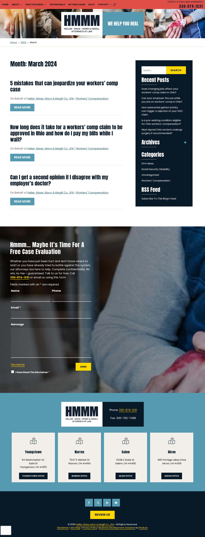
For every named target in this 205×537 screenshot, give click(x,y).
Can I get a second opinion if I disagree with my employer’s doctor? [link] (59, 180)
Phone (56, 291)
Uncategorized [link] (150, 175)
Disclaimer (18, 364)
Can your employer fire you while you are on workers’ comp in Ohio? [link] (162, 99)
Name (15, 291)
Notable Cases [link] (76, 4)
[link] (81, 23)
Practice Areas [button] (34, 4)
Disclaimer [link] (63, 527)
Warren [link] (79, 452)
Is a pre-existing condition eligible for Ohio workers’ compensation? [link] (161, 122)
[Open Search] (114, 4)
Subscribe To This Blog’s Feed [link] (159, 198)
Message (17, 324)
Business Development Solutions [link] (117, 527)
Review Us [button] (102, 515)
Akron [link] (172, 452)
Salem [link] (126, 452)
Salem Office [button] (125, 476)
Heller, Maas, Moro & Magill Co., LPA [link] (50, 98)
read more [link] (22, 107)
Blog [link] (92, 4)
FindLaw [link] (143, 527)
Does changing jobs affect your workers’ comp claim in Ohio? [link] (160, 90)
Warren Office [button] (79, 476)
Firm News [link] (148, 163)
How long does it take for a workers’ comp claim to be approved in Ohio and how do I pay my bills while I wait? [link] (66, 133)
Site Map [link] (75, 527)
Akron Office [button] (171, 476)
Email (16, 307)
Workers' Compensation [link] (92, 98)
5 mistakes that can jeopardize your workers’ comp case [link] (64, 86)
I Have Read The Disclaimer (32, 372)
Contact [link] (103, 4)
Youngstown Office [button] (33, 476)
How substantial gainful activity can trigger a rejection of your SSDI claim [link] (162, 111)
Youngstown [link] (33, 452)
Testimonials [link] (57, 4)
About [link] (15, 4)
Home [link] (5, 4)
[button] (89, 503)
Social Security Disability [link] (156, 169)
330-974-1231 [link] (191, 6)
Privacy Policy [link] (89, 527)
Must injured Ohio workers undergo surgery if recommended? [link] (162, 131)
